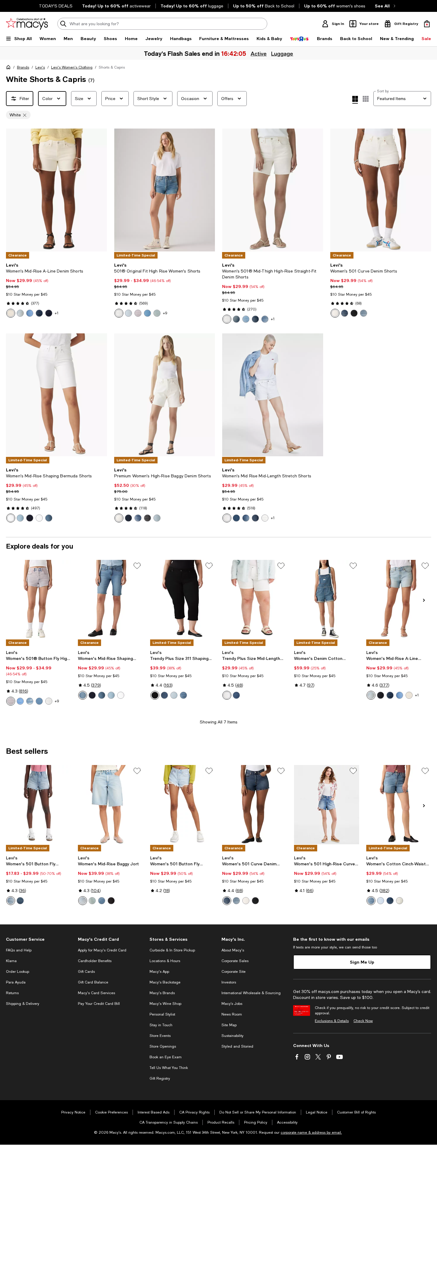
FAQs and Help (19, 950)
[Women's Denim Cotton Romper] (326, 599)
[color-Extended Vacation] (157, 313)
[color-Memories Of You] (354, 313)
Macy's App (159, 972)
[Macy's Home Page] (27, 24)
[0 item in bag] (427, 24)
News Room (231, 1014)
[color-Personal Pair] (20, 900)
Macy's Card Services (96, 993)
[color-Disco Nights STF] (335, 313)
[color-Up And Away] (173, 695)
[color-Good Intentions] (363, 313)
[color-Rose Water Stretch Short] (138, 313)
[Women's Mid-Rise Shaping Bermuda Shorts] (56, 394)
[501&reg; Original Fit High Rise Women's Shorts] (164, 190)
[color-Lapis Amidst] (164, 695)
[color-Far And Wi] (157, 518)
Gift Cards (86, 972)
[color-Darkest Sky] (29, 518)
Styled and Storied (237, 1046)
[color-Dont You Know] (39, 313)
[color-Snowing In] (118, 518)
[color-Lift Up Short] (371, 900)
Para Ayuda (16, 982)
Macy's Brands (162, 993)
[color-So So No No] (245, 319)
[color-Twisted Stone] (101, 900)
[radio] (10, 313)
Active (259, 53)
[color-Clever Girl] (48, 518)
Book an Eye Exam (166, 1057)
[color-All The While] (20, 313)
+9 (165, 313)
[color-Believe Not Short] (255, 319)
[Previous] (13, 190)
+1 (57, 313)
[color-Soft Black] (154, 695)
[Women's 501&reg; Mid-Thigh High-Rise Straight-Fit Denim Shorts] (272, 190)
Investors (228, 982)
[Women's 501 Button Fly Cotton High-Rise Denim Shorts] (38, 804)
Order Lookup (17, 972)
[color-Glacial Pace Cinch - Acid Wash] (399, 900)
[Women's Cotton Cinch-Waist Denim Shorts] (398, 804)
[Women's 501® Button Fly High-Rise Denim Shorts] (38, 599)
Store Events (160, 1036)
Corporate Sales (235, 961)
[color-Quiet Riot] (29, 701)
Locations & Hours (165, 961)
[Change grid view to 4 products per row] (355, 100)
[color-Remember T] (128, 518)
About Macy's (232, 950)
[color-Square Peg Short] (111, 900)
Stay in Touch (161, 1025)
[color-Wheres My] (147, 518)
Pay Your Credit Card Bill (99, 1004)
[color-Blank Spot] (128, 313)
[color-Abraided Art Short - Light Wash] (380, 900)
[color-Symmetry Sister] (236, 319)
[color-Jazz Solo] (20, 701)
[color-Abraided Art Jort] (82, 900)
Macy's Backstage (165, 982)
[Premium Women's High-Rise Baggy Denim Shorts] (164, 394)
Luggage (282, 53)
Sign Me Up (362, 961)
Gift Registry (160, 1078)
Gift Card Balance (93, 982)
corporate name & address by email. (311, 1132)
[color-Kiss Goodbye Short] (390, 900)
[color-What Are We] (245, 518)
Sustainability (232, 1036)
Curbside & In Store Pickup (172, 950)
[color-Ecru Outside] (10, 313)
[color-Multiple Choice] (147, 313)
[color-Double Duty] (20, 518)
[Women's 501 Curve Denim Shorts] (380, 190)
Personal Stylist (162, 1014)
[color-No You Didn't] (29, 313)
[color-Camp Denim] (82, 695)
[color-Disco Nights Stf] (226, 319)
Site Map (229, 1025)
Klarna (11, 961)
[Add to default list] (137, 565)
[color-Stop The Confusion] (236, 518)
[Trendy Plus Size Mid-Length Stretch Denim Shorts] (254, 599)
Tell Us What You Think (169, 1068)
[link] (56, 290)
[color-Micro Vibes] (10, 900)
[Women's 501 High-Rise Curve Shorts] (326, 804)
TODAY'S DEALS (56, 6)
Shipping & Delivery (22, 1004)
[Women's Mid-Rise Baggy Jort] (110, 804)
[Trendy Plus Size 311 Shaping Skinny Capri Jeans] (182, 599)
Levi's (40, 67)
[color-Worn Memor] (138, 518)
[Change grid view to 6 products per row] (366, 99)
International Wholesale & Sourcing (251, 993)
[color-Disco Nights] (118, 313)
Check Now (363, 1021)
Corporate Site (233, 972)
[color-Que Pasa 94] (92, 900)
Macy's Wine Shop (165, 1004)
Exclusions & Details (332, 1021)
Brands (23, 67)
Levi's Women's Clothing (71, 67)
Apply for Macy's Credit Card (102, 950)
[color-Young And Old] (255, 518)
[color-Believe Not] (344, 313)
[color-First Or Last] (380, 695)
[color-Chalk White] (10, 518)
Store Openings (163, 1046)
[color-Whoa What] (48, 313)
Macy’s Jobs (231, 1004)
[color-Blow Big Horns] (264, 319)
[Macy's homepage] (9, 68)
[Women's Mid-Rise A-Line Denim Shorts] (56, 190)
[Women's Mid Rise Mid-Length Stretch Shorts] (272, 394)
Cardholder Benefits (94, 961)
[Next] (100, 190)
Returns (12, 993)
